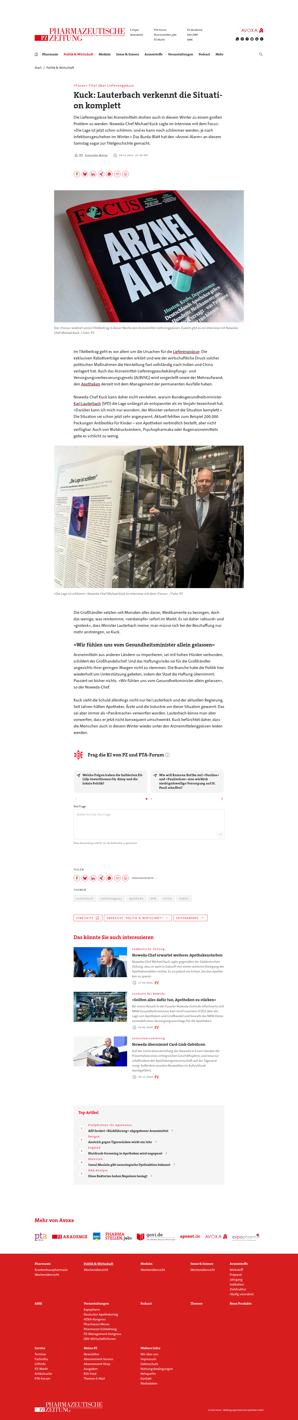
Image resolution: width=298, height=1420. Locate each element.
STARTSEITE (85, 918)
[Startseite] (69, 1407)
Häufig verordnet (242, 1294)
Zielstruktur (238, 1289)
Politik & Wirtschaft (78, 54)
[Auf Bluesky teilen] (85, 174)
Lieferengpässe (186, 351)
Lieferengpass (111, 898)
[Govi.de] (156, 1237)
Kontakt (146, 1378)
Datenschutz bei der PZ (142, 878)
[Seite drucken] (125, 174)
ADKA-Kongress (95, 1319)
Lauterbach (85, 898)
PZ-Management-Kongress (102, 1334)
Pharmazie (50, 54)
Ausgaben (91, 1369)
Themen (196, 1304)
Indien (184, 898)
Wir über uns (149, 1354)
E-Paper (134, 30)
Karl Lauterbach (87, 403)
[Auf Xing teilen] (101, 174)
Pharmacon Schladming (100, 1329)
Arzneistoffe (154, 54)
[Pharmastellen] (118, 1237)
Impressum (148, 1359)
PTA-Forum (160, 30)
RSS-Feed (90, 1374)
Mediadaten (148, 1383)
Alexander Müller (96, 155)
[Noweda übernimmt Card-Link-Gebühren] (100, 1051)
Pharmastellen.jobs (165, 35)
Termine (40, 1354)
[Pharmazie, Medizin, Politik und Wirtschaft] (80, 34)
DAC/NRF (192, 35)
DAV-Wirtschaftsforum (100, 1339)
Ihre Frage (80, 806)
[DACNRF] (96, 1237)
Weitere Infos (150, 1348)
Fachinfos (41, 1359)
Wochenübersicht (47, 1275)
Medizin (105, 54)
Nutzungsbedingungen (156, 1369)
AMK (190, 39)
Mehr (219, 54)
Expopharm (92, 1309)
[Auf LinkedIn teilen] (93, 174)
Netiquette (148, 1374)
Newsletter (136, 35)
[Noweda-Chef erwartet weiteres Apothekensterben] (100, 962)
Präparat (236, 1275)
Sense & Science (127, 54)
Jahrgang (236, 1279)
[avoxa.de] (216, 1237)
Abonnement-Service (98, 1359)
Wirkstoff (236, 1270)
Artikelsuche (43, 1374)
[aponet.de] (190, 1237)
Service (40, 1348)
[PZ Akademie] (70, 1237)
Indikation (237, 1284)
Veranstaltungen (180, 54)
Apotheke (136, 898)
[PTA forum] (41, 1237)
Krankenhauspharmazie (51, 1270)
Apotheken (90, 384)
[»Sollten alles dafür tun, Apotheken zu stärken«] (100, 1007)
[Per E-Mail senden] (117, 174)
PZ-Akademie (195, 30)
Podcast (204, 54)
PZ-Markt (159, 39)
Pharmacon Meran (96, 1324)
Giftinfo (40, 1364)
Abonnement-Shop (97, 1364)
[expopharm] (247, 1237)
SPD (154, 898)
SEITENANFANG (187, 918)
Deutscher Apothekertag (101, 1314)
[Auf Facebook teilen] (77, 174)
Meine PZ (90, 1348)
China (167, 898)
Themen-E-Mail (94, 1378)
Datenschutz (149, 1364)
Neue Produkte (241, 1304)
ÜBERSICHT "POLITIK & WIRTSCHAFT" (135, 918)
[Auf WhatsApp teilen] (109, 174)
